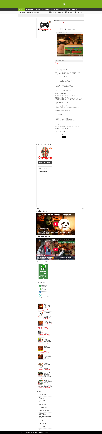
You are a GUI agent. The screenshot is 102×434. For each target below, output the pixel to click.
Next (83, 208)
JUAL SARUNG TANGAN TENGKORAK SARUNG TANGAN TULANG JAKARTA (47, 315)
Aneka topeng (29, 9)
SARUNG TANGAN (42, 411)
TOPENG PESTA (41, 420)
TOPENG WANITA (42, 426)
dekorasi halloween (42, 9)
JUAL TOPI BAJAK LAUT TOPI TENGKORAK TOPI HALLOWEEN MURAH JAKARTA (47, 374)
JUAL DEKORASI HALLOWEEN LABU (48, 322)
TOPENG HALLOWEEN (36, 15)
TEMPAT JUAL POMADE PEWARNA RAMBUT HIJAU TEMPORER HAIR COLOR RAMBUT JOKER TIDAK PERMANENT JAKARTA (45, 383)
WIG (39, 429)
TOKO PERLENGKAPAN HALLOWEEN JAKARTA (34, 432)
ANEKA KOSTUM (42, 398)
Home (19, 15)
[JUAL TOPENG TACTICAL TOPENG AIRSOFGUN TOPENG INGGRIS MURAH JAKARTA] (45, 154)
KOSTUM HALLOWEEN (43, 407)
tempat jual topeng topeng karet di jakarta (48, 332)
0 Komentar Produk (44, 162)
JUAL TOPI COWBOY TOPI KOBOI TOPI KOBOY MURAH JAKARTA (47, 366)
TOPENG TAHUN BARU (51, 15)
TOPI (39, 427)
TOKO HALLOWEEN (42, 414)
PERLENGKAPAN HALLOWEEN (44, 409)
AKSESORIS (41, 397)
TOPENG (30, 15)
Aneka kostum (55, 9)
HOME (22, 9)
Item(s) (67, 4)
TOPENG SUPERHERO (43, 423)
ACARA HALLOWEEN (42, 394)
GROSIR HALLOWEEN (43, 406)
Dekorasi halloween (42, 404)
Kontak (65, 9)
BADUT (40, 401)
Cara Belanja (74, 9)
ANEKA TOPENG (25, 15)
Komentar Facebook (44, 165)
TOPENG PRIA (44, 15)
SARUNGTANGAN (42, 413)
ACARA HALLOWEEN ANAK (44, 395)
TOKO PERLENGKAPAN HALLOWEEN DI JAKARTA (47, 306)
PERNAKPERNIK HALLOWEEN (44, 410)
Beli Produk (71, 29)
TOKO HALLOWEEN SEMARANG (45, 416)
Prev (38, 208)
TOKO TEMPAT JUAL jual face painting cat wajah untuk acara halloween (48, 340)
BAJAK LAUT (41, 403)
